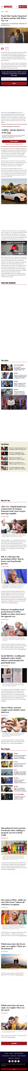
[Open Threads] (15, 1061)
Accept (14, 1069)
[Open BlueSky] (12, 1061)
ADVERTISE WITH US (6, 1055)
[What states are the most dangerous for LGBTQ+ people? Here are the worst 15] (4, 458)
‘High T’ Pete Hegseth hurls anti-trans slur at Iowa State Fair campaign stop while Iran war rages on (20, 790)
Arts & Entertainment (19, 365)
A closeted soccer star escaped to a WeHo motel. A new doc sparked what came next (20, 798)
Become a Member (14, 141)
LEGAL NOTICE (17, 1058)
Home (2, 11)
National (16, 373)
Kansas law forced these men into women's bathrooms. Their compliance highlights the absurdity (20, 766)
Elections (16, 778)
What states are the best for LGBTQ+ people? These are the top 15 (18, 464)
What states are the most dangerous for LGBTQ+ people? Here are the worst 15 (17, 459)
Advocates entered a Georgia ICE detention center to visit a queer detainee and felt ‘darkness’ (19, 394)
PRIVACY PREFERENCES (22, 1055)
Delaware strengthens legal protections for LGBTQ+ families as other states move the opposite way (13, 613)
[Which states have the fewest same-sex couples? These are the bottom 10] (14, 961)
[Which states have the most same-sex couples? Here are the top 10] (14, 1022)
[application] (14, 402)
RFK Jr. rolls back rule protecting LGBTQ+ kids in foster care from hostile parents (12, 560)
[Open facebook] (9, 1061)
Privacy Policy (20, 1064)
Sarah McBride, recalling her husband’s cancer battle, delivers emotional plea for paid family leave (13, 659)
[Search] (17, 7)
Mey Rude (7, 47)
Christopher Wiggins (5, 516)
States (15, 770)
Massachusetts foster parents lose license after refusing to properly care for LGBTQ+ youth (13, 831)
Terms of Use (3, 1065)
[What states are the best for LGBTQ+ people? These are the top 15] (4, 463)
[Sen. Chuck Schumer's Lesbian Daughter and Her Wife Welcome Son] (4, 468)
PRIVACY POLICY (14, 1055)
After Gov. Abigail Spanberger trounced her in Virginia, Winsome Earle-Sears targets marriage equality (13, 510)
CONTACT (6, 1053)
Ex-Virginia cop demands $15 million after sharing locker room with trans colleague (20, 774)
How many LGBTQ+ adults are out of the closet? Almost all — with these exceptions (13, 902)
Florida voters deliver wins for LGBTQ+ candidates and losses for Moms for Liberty (20, 782)
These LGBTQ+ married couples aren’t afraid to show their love (13, 709)
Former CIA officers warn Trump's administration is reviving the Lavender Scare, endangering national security (20, 377)
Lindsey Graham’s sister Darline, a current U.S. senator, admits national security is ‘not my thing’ (20, 385)
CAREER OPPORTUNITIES (18, 1053)
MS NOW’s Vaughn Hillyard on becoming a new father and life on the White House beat (17, 454)
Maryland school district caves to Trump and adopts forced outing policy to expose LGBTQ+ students (20, 758)
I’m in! (14, 83)
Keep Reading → (14, 602)
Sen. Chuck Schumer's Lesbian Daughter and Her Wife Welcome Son (17, 469)
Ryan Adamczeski (5, 715)
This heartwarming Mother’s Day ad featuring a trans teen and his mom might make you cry (18, 449)
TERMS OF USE (11, 1058)
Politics (16, 761)
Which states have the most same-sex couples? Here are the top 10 (13, 1007)
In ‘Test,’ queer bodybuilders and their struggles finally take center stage (19, 369)
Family (6, 11)
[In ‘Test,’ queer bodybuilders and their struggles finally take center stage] (7, 367)
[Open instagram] (18, 1061)
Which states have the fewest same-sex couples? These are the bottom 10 (13, 946)
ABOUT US (11, 1053)
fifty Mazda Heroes (19, 55)
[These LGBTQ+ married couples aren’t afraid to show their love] (14, 724)
